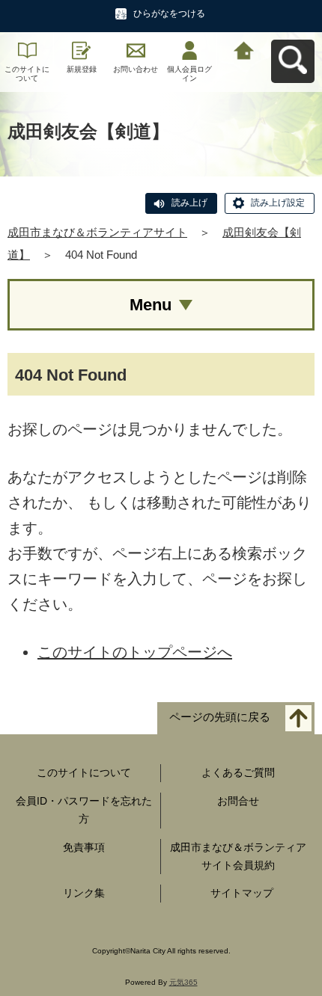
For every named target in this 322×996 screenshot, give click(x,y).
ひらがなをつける (169, 13)
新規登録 (82, 69)
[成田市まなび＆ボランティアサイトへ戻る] (244, 49)
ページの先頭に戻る (219, 717)
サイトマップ (241, 893)
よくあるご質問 (238, 772)
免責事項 (84, 847)
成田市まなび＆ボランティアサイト (97, 232)
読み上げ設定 (278, 202)
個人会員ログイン (189, 73)
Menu (150, 304)
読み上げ (189, 202)
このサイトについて (26, 73)
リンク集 (84, 893)
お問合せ (238, 801)
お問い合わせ (135, 69)
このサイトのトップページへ (134, 652)
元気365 (183, 982)
